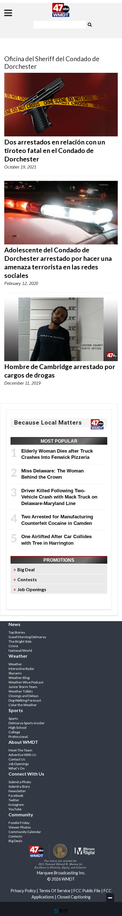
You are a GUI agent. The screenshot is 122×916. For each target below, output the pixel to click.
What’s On (17, 768)
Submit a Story (19, 786)
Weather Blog (19, 678)
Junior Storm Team (23, 687)
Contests (27, 579)
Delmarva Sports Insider (27, 723)
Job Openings (31, 589)
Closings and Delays (24, 696)
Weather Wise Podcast (26, 682)
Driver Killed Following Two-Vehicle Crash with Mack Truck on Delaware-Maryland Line (59, 497)
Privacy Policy (23, 890)
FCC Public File (86, 890)
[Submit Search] (89, 24)
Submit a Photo (20, 782)
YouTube (15, 809)
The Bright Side (20, 641)
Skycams (15, 673)
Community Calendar (25, 832)
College (14, 732)
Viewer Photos (20, 827)
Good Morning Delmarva (27, 637)
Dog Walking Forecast (25, 700)
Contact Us (17, 759)
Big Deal (26, 569)
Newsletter (17, 791)
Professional (18, 736)
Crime (13, 646)
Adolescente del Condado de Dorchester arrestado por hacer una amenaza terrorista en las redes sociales (58, 262)
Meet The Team (20, 750)
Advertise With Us (22, 755)
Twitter (14, 800)
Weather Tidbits (21, 691)
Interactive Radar (21, 668)
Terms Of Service (54, 890)
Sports (13, 718)
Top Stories (17, 632)
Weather (15, 664)
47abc (61, 10)
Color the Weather (23, 705)
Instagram (16, 804)
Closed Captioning (74, 896)
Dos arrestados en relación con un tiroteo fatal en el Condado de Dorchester (54, 150)
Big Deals (15, 841)
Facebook (16, 795)
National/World (20, 650)
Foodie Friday (19, 823)
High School (17, 727)
